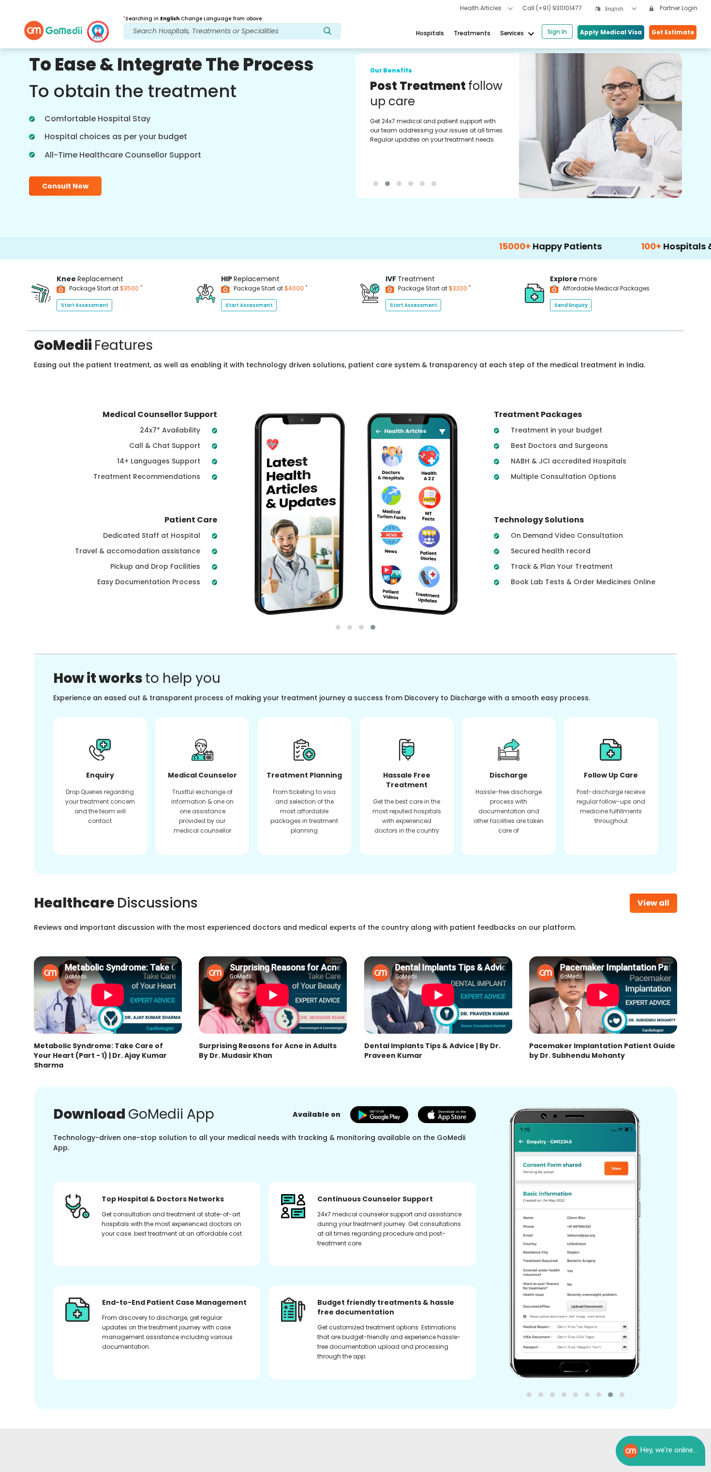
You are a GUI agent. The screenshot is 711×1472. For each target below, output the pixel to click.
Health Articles (481, 8)
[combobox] (621, 9)
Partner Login (677, 8)
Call (552, 8)
